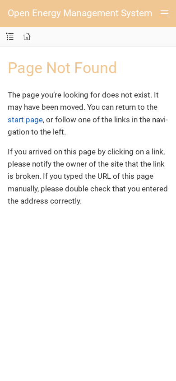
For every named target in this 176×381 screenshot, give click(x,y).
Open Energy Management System (80, 13)
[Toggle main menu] (164, 13)
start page (25, 119)
